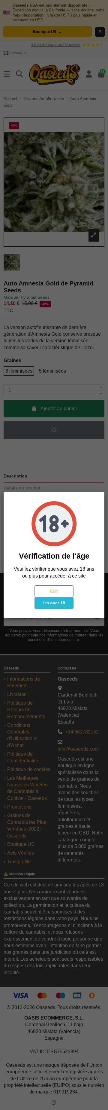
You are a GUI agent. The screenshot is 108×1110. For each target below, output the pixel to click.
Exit (54, 591)
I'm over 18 (54, 602)
